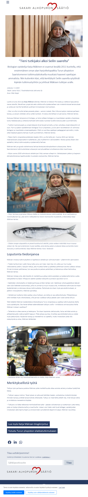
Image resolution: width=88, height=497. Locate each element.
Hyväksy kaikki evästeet (14, 492)
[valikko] (7, 2)
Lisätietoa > (46, 457)
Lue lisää (62, 487)
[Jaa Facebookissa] (10, 442)
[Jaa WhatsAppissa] (20, 442)
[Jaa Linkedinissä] (15, 442)
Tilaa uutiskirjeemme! (18, 453)
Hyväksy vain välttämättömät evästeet (41, 492)
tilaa (69, 462)
